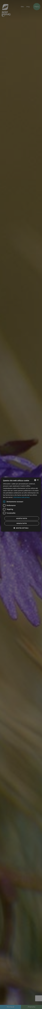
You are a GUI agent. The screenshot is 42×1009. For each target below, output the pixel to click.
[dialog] (21, 504)
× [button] (37, 480)
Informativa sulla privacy (21, 497)
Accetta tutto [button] (21, 518)
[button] (21, 528)
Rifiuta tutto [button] (22, 523)
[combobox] (35, 480)
